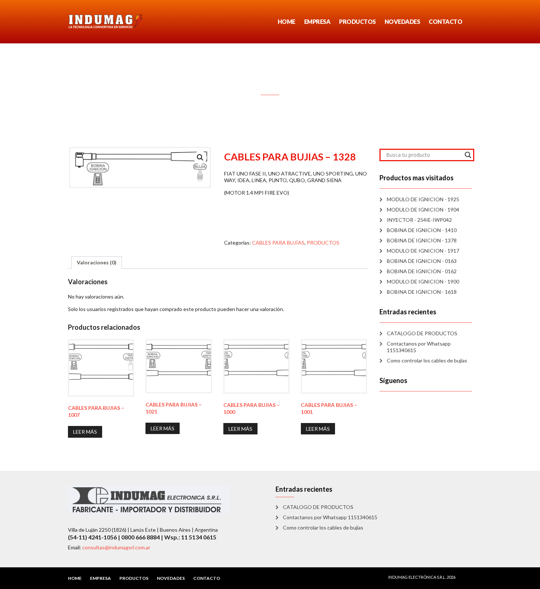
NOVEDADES (402, 21)
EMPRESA (317, 21)
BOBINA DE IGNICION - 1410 (422, 230)
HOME (286, 21)
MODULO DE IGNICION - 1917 (423, 250)
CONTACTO (445, 21)
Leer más (85, 432)
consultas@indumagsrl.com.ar (116, 547)
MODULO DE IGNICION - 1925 (423, 199)
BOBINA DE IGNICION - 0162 (422, 271)
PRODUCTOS (357, 21)
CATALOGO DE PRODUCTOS (422, 333)
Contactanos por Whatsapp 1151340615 (419, 346)
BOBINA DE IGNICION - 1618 (422, 292)
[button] (200, 157)
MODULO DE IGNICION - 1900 (423, 281)
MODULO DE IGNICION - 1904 (423, 209)
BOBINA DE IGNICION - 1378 (422, 240)
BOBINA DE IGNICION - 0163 (422, 261)
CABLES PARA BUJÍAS (278, 242)
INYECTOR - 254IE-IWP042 (419, 220)
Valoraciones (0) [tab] (96, 262)
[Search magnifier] (468, 155)
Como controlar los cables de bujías (427, 360)
